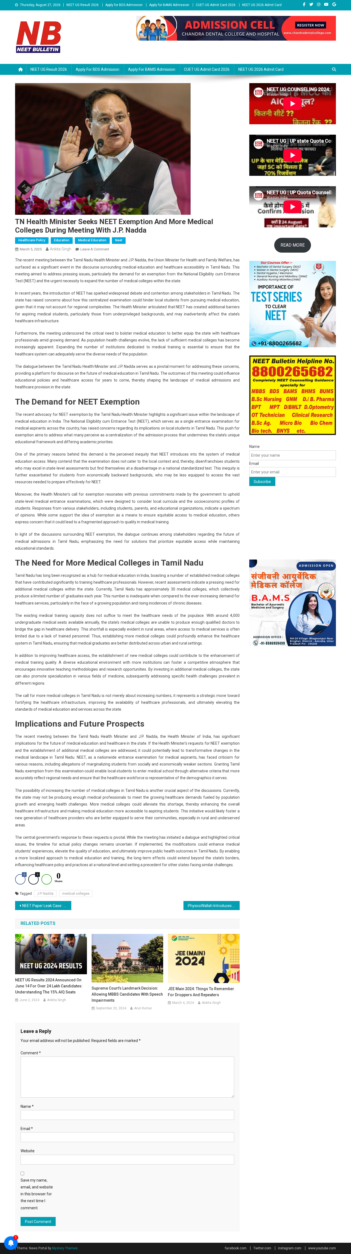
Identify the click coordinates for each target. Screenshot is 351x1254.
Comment (31, 1053)
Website (28, 1151)
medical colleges (75, 893)
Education (61, 240)
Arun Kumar (143, 1008)
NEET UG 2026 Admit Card (262, 5)
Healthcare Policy (31, 240)
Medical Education (92, 240)
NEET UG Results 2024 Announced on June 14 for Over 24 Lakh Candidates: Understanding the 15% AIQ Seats (49, 986)
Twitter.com (262, 1248)
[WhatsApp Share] (46, 879)
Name (27, 1106)
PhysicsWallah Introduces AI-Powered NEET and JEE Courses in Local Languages (214, 905)
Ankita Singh (60, 249)
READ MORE (293, 245)
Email (27, 1128)
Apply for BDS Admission (124, 5)
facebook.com (236, 1248)
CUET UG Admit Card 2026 (216, 5)
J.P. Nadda (45, 893)
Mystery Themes (65, 1248)
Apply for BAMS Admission (169, 5)
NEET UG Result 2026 (82, 5)
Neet (118, 240)
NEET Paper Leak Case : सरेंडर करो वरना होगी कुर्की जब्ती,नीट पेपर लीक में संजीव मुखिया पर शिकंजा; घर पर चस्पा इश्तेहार (46, 905)
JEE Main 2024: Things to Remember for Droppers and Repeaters (201, 992)
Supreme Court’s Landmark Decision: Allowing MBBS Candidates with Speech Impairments (127, 994)
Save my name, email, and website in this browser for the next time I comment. (37, 1194)
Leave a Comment (94, 249)
